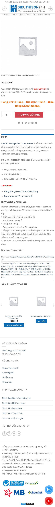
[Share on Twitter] (26, 123)
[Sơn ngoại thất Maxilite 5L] (41, 301)
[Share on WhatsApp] (19, 123)
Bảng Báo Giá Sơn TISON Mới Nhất (14, 266)
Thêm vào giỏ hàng (29, 114)
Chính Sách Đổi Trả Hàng (13, 403)
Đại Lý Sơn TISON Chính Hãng (32, 269)
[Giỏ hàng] (50, 8)
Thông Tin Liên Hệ (10, 368)
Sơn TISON (35, 274)
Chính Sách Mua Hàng (12, 408)
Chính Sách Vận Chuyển (12, 418)
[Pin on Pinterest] (32, 123)
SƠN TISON (44, 14)
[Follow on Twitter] (14, 433)
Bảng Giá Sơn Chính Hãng (37, 266)
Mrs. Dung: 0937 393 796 (13, 350)
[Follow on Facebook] (4, 433)
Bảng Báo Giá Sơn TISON (40, 264)
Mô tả (4, 137)
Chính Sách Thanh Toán (12, 413)
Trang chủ (8, 14)
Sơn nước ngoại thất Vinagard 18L (13, 317)
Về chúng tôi (7, 372)
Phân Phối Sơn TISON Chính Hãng (35, 272)
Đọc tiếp (41, 321)
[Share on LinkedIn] (36, 123)
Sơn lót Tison (25, 274)
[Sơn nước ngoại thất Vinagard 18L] (13, 301)
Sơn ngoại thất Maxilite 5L (41, 316)
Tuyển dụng (7, 377)
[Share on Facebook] (22, 123)
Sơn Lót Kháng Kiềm (28, 257)
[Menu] (4, 8)
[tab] (27, 137)
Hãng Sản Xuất (26, 14)
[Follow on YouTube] (19, 433)
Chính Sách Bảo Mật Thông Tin (16, 398)
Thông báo (7, 382)
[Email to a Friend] (29, 123)
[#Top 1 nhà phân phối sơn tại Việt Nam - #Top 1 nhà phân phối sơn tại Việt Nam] (27, 8)
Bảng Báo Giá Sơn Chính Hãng (19, 264)
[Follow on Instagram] (9, 433)
